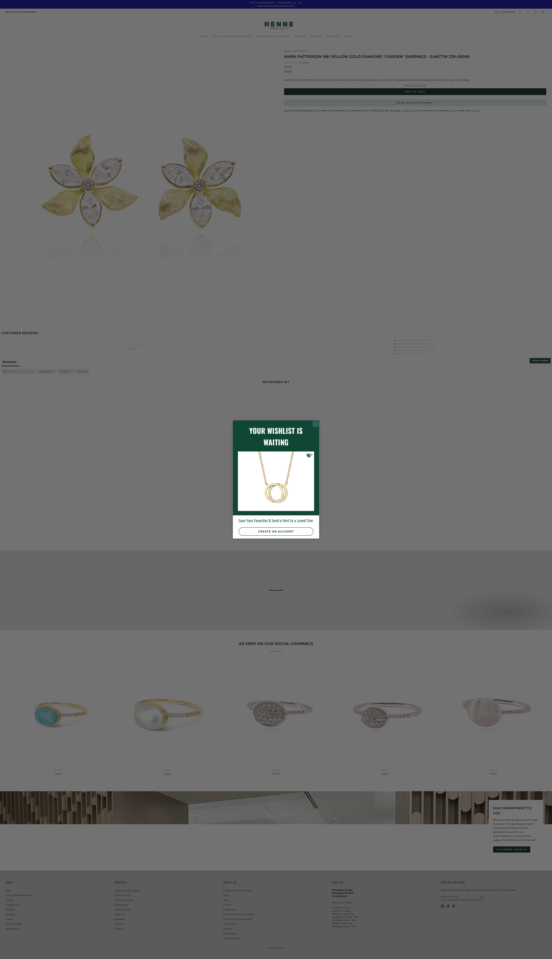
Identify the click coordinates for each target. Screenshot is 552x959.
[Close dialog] (315, 424)
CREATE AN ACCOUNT (276, 531)
